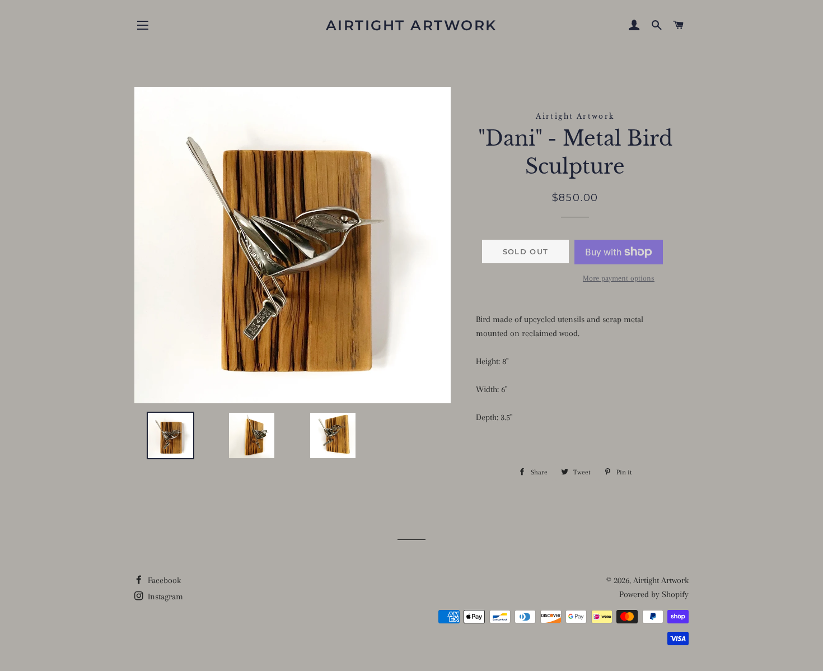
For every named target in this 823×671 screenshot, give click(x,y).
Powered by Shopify (654, 594)
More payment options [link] (618, 278)
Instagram (164, 596)
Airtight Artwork (411, 25)
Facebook (163, 580)
